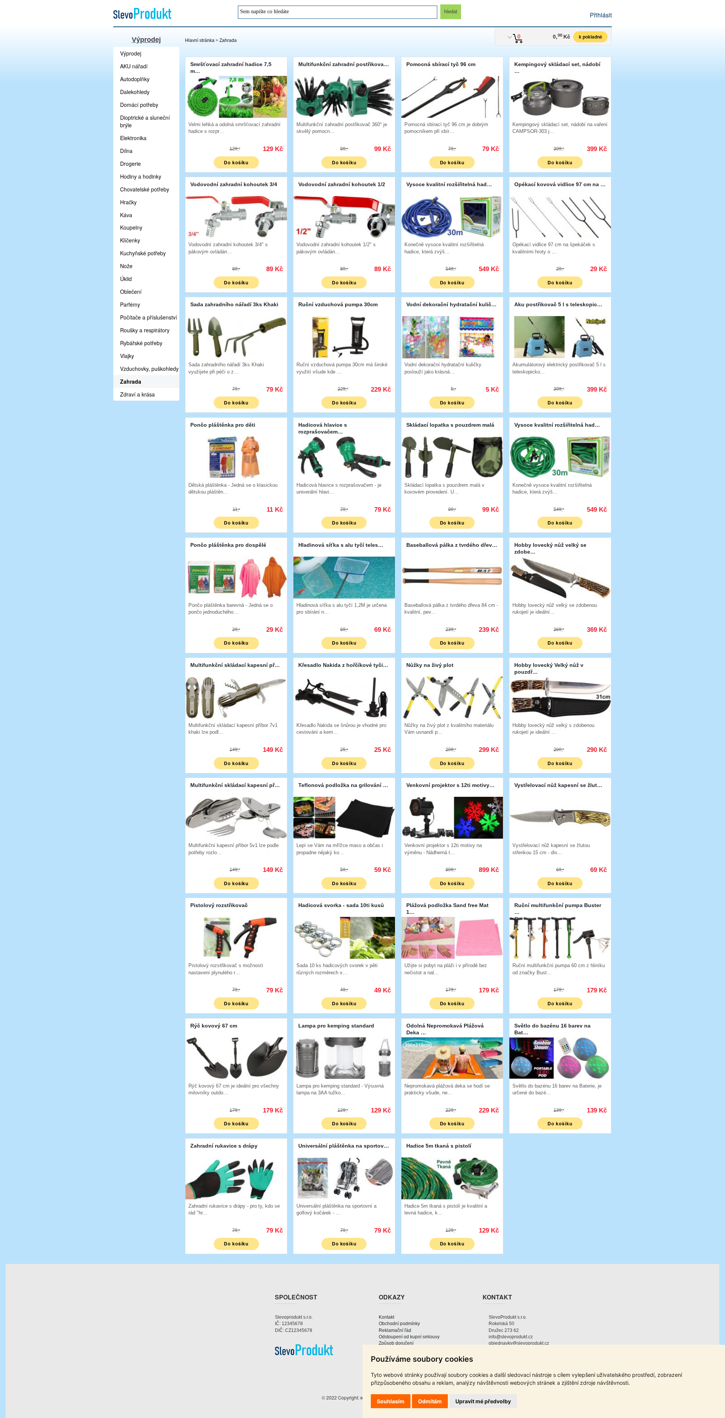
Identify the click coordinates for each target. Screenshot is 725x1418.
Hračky (128, 202)
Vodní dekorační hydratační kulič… (451, 304)
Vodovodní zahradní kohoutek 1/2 (341, 184)
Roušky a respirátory (145, 330)
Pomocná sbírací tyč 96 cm (440, 64)
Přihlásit (601, 15)
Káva (126, 215)
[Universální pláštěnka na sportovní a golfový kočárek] (344, 1177)
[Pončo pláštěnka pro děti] (236, 457)
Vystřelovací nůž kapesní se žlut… (558, 785)
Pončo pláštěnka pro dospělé (228, 545)
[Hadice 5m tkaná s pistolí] (452, 1177)
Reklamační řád (395, 1330)
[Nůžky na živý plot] (452, 697)
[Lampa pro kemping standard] (344, 1057)
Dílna (126, 150)
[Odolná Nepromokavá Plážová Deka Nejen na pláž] (452, 1057)
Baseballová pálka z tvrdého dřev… (451, 545)
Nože (126, 266)
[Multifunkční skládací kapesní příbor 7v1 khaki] (236, 697)
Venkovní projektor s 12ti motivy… (450, 785)
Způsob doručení (396, 1343)
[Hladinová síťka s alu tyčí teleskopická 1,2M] (344, 577)
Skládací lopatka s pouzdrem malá (450, 425)
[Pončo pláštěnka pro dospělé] (236, 577)
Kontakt (386, 1317)
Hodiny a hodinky (140, 176)
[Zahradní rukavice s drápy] (236, 1177)
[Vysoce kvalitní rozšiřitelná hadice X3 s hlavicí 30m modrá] (452, 216)
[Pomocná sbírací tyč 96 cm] (452, 96)
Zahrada (228, 40)
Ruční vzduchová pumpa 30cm (338, 304)
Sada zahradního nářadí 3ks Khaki (234, 304)
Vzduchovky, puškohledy (149, 368)
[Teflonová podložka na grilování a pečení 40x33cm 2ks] (344, 817)
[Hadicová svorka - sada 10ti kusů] (344, 937)
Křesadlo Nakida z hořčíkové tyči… (343, 665)
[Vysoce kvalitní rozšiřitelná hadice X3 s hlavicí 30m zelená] (560, 457)
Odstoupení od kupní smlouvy (409, 1336)
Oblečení (131, 291)
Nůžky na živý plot (430, 665)
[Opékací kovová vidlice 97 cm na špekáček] (560, 216)
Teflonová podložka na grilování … (343, 785)
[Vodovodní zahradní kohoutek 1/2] (344, 216)
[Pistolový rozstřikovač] (236, 937)
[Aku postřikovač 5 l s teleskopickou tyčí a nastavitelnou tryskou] (560, 336)
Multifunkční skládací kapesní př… (235, 665)
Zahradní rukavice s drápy (224, 1146)
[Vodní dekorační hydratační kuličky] (452, 336)
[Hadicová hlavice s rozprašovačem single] (344, 457)
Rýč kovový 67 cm (213, 1026)
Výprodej (146, 39)
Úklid (126, 278)
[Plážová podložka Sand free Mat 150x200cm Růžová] (452, 937)
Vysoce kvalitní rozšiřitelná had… (449, 184)
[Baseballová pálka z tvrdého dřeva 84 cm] (452, 577)
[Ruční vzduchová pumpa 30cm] (344, 336)
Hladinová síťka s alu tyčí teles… (340, 545)
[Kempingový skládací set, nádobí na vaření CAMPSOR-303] (560, 96)
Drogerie (130, 163)
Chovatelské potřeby (144, 189)
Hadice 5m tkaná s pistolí (438, 1146)
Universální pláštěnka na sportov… (343, 1146)
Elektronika (133, 138)
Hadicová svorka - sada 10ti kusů (341, 905)
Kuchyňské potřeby (143, 253)
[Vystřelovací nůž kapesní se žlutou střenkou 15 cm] (560, 817)
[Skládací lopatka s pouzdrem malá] (452, 457)
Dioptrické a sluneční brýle (145, 121)
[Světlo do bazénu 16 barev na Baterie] (560, 1057)
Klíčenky (130, 240)
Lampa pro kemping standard (336, 1026)
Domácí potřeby (139, 104)
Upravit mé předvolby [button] (483, 1401)
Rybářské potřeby (141, 343)
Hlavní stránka (199, 40)
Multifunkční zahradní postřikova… (343, 64)
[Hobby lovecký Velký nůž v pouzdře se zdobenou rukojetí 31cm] (560, 697)
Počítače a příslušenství (148, 317)
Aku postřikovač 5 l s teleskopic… (558, 304)
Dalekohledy (135, 92)
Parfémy (130, 304)
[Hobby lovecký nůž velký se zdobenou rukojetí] (560, 577)
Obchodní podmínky (399, 1323)
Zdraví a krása (137, 394)
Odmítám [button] (430, 1401)
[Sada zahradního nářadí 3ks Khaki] (236, 336)
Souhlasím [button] (390, 1401)
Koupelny (131, 227)
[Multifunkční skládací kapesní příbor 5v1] (236, 817)
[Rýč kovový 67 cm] (236, 1057)
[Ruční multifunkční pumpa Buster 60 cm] (560, 937)
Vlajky (127, 356)
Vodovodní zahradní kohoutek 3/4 (233, 184)
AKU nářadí (134, 66)
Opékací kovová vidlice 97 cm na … (560, 184)
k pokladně (590, 36)
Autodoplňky (135, 79)
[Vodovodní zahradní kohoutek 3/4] (236, 216)
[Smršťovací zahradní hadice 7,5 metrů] (236, 96)
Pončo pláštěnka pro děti (222, 425)
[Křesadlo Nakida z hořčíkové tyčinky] (344, 697)
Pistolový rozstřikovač (219, 905)
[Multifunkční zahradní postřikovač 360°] (344, 96)
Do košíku (236, 162)
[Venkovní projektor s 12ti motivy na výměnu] (452, 817)
